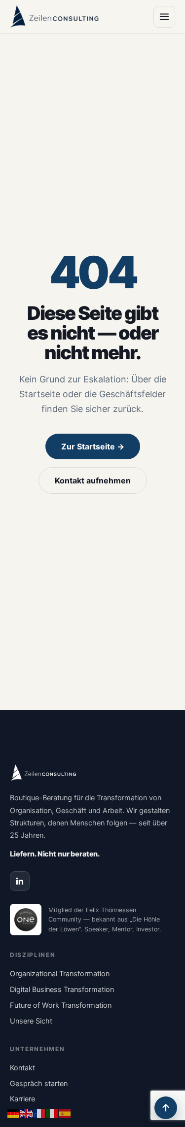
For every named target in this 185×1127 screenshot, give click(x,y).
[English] (26, 1113)
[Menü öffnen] (164, 17)
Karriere (22, 1098)
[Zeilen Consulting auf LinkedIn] (20, 881)
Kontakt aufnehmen (93, 480)
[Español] (65, 1113)
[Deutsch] (13, 1113)
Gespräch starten (39, 1083)
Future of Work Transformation (60, 1005)
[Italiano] (52, 1113)
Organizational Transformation (60, 973)
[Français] (39, 1113)
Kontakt (22, 1067)
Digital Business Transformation (62, 989)
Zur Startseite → (92, 446)
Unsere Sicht (31, 1021)
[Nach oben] (165, 1107)
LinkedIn (23, 1114)
